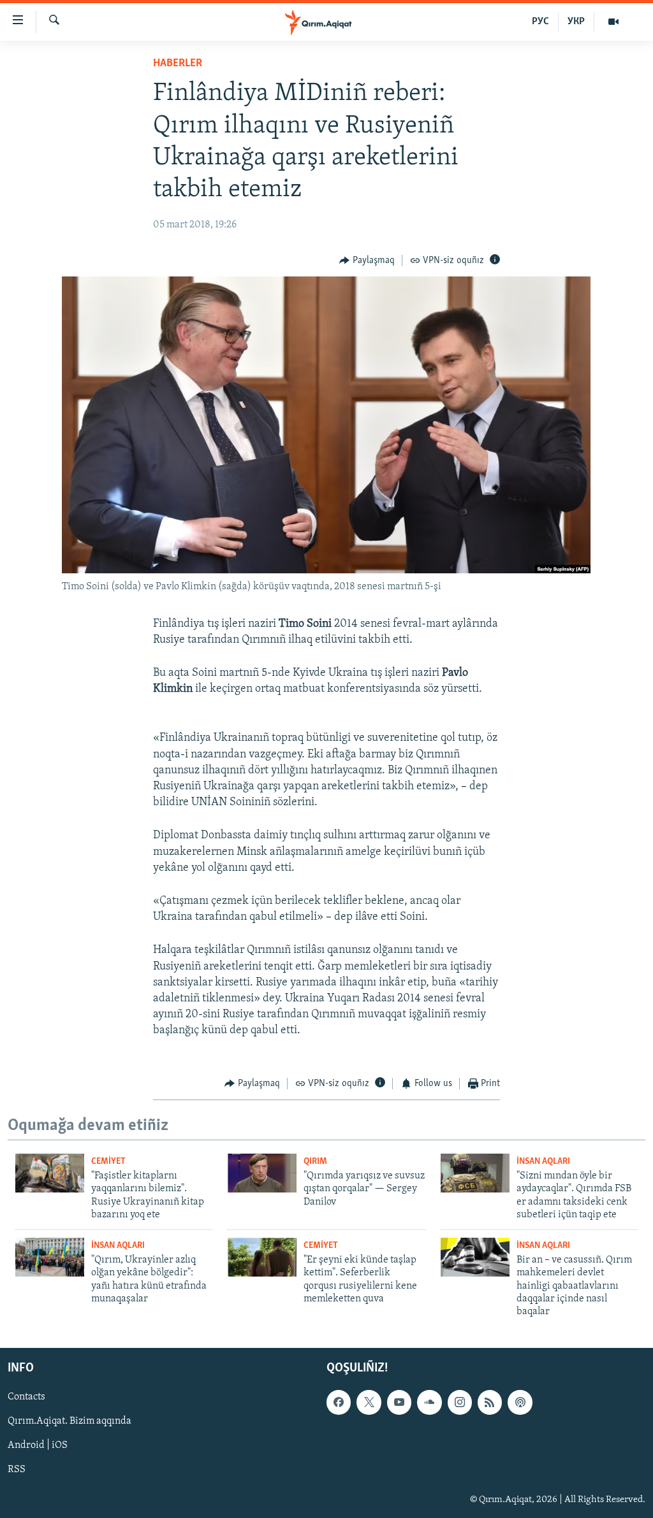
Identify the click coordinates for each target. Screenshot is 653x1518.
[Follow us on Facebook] (338, 1402)
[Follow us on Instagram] (460, 1402)
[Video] (613, 22)
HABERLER (177, 63)
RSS (17, 1469)
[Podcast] (520, 1402)
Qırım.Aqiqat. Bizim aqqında (69, 1421)
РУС (540, 22)
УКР (576, 22)
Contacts (26, 1397)
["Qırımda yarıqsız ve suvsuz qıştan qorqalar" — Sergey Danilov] (262, 1173)
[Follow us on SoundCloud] (429, 1402)
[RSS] (490, 1402)
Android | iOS (38, 1445)
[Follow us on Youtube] (399, 1402)
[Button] (367, 260)
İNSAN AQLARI (543, 1161)
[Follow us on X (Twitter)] (368, 1402)
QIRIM (315, 1161)
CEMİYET (108, 1161)
